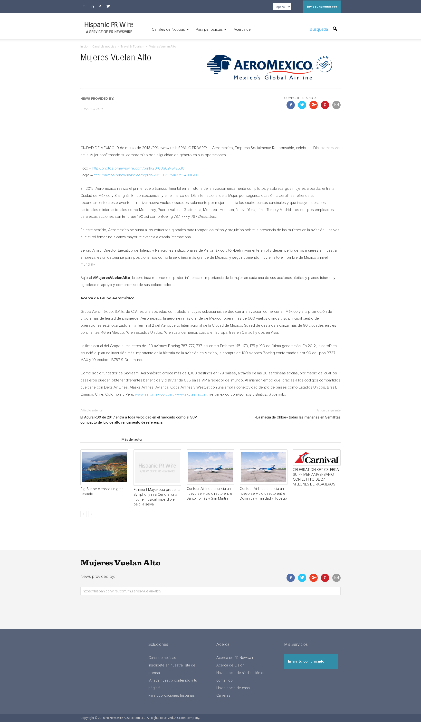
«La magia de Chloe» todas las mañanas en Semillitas (298, 417)
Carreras (223, 695)
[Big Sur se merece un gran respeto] (104, 467)
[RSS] (100, 6)
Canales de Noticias (168, 29)
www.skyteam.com (191, 394)
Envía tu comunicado (306, 661)
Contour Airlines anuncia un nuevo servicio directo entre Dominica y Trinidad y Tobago (263, 493)
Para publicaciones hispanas (171, 695)
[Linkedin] (92, 6)
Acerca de (242, 29)
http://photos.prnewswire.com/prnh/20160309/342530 (138, 168)
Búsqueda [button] (319, 29)
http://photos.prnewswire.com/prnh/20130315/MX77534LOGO (145, 175)
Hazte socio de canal (233, 688)
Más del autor (132, 439)
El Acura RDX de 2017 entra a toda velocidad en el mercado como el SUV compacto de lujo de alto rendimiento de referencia (138, 420)
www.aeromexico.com (154, 394)
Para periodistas (209, 29)
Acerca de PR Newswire (236, 658)
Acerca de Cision (230, 665)
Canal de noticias (162, 658)
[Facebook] (84, 6)
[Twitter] (108, 6)
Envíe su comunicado (322, 6)
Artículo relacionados (99, 439)
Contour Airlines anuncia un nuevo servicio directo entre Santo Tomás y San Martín (209, 493)
